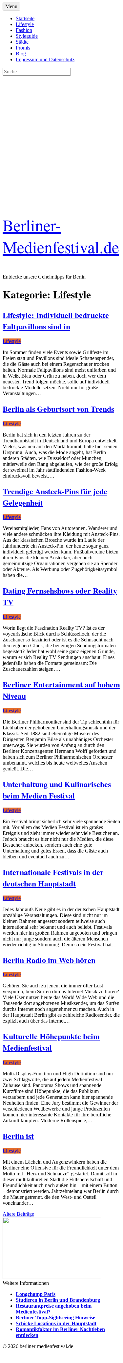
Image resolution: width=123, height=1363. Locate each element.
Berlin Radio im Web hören (49, 960)
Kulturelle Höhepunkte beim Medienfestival (51, 1041)
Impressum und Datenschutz (45, 59)
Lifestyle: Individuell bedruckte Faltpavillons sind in (56, 320)
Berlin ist (18, 1135)
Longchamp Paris (35, 1294)
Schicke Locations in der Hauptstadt (56, 1323)
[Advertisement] (61, 137)
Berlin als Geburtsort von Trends (58, 408)
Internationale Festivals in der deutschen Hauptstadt (53, 877)
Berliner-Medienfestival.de (61, 236)
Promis (23, 47)
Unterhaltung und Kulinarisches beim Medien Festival (57, 789)
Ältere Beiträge (18, 1214)
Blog (21, 53)
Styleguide (27, 36)
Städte (22, 42)
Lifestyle (25, 24)
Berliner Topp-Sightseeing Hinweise (55, 1317)
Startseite (25, 18)
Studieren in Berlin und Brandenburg (58, 1300)
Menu (11, 6)
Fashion (24, 30)
